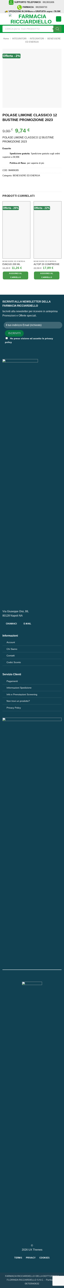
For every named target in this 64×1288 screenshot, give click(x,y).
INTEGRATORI (19, 38)
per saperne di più (35, 163)
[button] (4, 19)
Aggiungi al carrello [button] (15, 275)
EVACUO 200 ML (11, 264)
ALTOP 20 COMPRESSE (46, 264)
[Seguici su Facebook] (26, 1239)
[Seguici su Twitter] (34, 1239)
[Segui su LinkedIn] (38, 1239)
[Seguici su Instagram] (30, 1239)
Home (6, 38)
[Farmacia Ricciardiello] (31, 19)
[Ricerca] (57, 29)
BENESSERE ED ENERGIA (26, 175)
